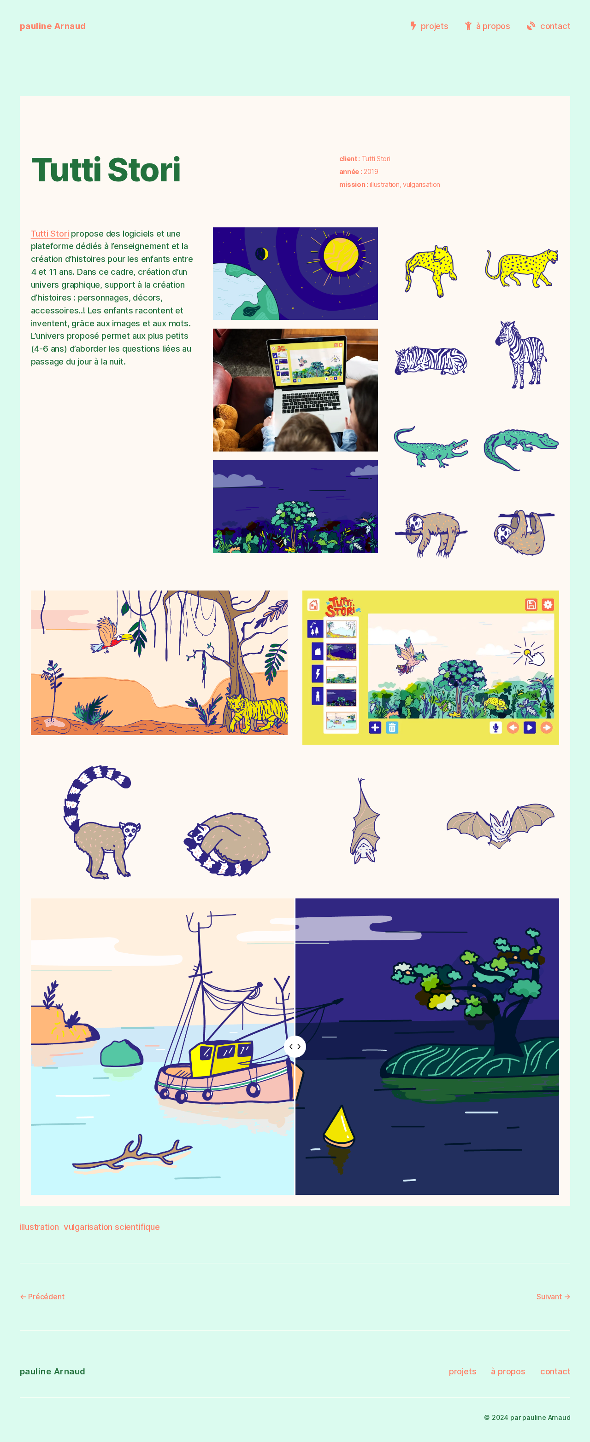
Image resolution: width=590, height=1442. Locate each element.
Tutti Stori (50, 233)
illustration (39, 1227)
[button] (295, 273)
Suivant (549, 1296)
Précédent (46, 1296)
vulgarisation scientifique (112, 1227)
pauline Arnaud (53, 26)
